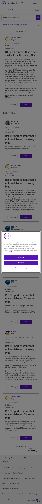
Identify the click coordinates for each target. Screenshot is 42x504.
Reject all (21, 262)
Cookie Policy (10, 252)
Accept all (21, 257)
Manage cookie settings (21, 268)
